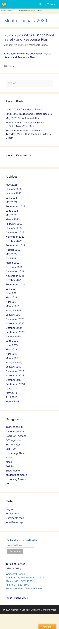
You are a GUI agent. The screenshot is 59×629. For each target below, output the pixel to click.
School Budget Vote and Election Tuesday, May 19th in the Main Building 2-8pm (28, 134)
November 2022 (15, 236)
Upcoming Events (16, 479)
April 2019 (11, 353)
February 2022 (14, 267)
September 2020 (15, 332)
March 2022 (12, 262)
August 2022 (13, 249)
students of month (16, 474)
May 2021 (11, 297)
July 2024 (11, 197)
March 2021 (12, 306)
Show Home (13, 470)
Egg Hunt (11, 448)
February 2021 (14, 310)
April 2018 (11, 397)
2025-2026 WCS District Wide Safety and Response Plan (29, 37)
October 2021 (13, 280)
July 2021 (11, 288)
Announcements (15, 431)
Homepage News (16, 453)
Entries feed (13, 513)
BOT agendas (13, 440)
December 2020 (15, 319)
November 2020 (15, 323)
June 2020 (12, 340)
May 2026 (11, 184)
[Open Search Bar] (40, 4)
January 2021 (13, 314)
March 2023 (13, 219)
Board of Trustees (16, 435)
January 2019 (13, 366)
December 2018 (15, 371)
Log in (9, 509)
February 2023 (14, 223)
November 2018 (15, 375)
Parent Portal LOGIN (17, 597)
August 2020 (13, 336)
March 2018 (12, 401)
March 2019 (12, 358)
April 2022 (11, 258)
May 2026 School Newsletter (22, 118)
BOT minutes (13, 444)
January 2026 (14, 189)
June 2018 (12, 388)
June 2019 (12, 345)
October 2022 (14, 241)
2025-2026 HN (14, 427)
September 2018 (15, 384)
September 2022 (15, 245)
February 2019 (14, 362)
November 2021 (15, 275)
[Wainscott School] (4, 4)
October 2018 (13, 379)
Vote (8, 483)
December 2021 (15, 271)
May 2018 (11, 392)
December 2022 (15, 232)
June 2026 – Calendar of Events (24, 109)
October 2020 (14, 327)
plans (11, 66)
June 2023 (12, 210)
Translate (39, 10)
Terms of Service (15, 563)
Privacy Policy (13, 568)
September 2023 (15, 206)
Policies (10, 466)
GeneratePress (48, 609)
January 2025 (13, 193)
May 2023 (11, 215)
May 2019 (11, 349)
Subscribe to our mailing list (22, 540)
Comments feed (15, 518)
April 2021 (11, 301)
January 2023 (14, 228)
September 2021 (15, 284)
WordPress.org (14, 522)
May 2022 (11, 254)
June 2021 (12, 293)
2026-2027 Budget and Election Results (29, 113)
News (9, 457)
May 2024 (11, 202)
